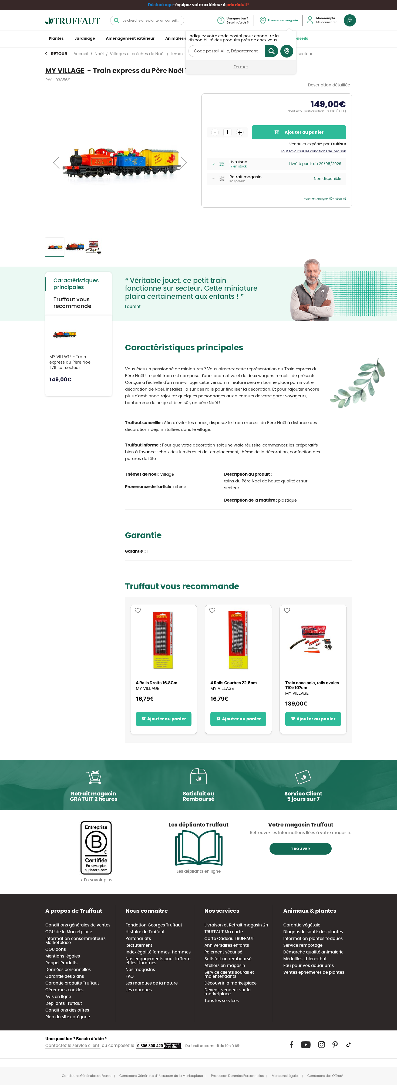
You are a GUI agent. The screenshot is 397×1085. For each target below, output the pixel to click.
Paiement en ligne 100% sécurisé (325, 198)
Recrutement (139, 945)
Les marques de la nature (152, 983)
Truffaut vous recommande (72, 303)
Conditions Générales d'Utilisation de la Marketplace (161, 1075)
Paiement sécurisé (223, 952)
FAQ (130, 977)
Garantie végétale (301, 925)
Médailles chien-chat (305, 959)
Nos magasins (140, 970)
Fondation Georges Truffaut (154, 925)
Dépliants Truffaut (63, 1004)
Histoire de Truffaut (145, 932)
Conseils (299, 39)
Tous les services (221, 1001)
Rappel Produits (61, 963)
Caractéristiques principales (76, 284)
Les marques (139, 990)
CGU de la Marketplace (68, 932)
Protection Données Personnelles (237, 1075)
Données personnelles (68, 970)
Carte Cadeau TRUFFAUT (229, 939)
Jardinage (85, 39)
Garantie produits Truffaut (72, 983)
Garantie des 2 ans (64, 977)
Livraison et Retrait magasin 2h (236, 925)
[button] (56, 162)
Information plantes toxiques (313, 939)
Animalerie (176, 39)
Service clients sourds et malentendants (229, 974)
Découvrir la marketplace (230, 983)
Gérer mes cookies (64, 990)
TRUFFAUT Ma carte (223, 932)
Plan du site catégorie (67, 1017)
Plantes (56, 39)
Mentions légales (62, 956)
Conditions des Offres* (325, 1075)
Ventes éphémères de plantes (313, 972)
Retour (59, 54)
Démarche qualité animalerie (313, 952)
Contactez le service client (72, 1046)
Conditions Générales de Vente (86, 1075)
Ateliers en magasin (224, 966)
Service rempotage (302, 945)
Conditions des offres (67, 1010)
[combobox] (147, 20)
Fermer (241, 67)
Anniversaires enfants (226, 945)
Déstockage (160, 5)
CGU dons (55, 950)
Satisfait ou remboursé (227, 959)
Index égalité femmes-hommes (158, 952)
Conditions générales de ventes (77, 925)
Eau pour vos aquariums (308, 966)
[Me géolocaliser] (286, 51)
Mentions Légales (285, 1075)
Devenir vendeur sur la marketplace (227, 992)
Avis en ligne (58, 997)
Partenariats (138, 939)
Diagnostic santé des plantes (313, 932)
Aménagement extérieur (130, 39)
